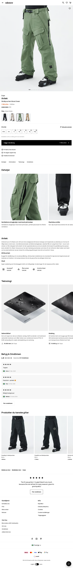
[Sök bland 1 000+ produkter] (63, 2)
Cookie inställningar (43, 512)
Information (12, 162)
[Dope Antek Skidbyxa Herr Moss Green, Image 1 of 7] (36, 48)
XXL (35, 131)
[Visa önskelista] (67, 2)
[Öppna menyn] (2, 2)
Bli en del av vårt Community (10, 523)
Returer (4, 512)
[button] (36, 564)
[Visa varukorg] (70, 2)
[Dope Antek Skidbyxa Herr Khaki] (27, 117)
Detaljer (3, 162)
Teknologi (21, 162)
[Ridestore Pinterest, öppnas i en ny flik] (41, 539)
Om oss (4, 526)
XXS (3, 131)
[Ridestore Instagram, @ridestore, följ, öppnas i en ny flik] (36, 539)
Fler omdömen (7, 403)
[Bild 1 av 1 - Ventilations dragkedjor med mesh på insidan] (24, 197)
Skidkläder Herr (16, 470)
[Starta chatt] (68, 563)
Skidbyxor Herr (6, 470)
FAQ (3, 506)
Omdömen (30, 162)
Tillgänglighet (42, 515)
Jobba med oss (6, 532)
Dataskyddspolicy (43, 506)
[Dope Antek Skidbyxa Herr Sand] (12, 117)
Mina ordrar (5, 509)
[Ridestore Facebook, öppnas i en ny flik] (32, 539)
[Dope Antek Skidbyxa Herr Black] (4, 117)
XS (9, 131)
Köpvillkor (40, 503)
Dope (24, 470)
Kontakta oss (6, 503)
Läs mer (9, 270)
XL (30, 131)
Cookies (40, 509)
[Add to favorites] (70, 8)
